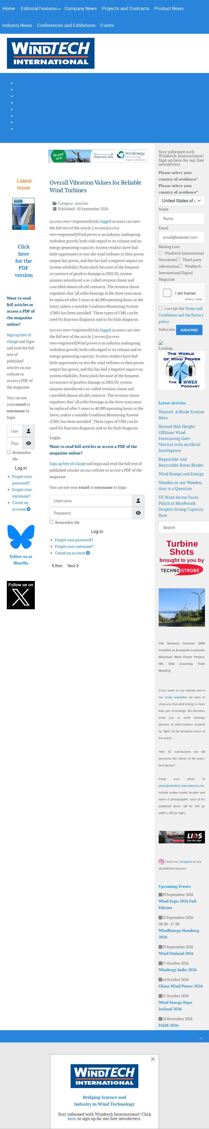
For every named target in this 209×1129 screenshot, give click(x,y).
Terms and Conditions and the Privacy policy (181, 315)
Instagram (185, 861)
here (72, 1118)
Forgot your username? (74, 546)
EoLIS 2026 (169, 1025)
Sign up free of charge (68, 463)
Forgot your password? (74, 539)
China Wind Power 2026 (181, 986)
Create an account (70, 552)
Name (163, 209)
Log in (21, 468)
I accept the (181, 315)
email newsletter (176, 697)
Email (163, 227)
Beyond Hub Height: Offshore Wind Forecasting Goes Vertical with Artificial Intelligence (180, 438)
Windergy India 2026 (178, 969)
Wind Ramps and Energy (181, 473)
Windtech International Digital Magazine (180, 273)
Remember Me (67, 522)
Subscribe (167, 329)
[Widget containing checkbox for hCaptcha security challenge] (182, 293)
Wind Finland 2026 (176, 953)
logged (105, 221)
